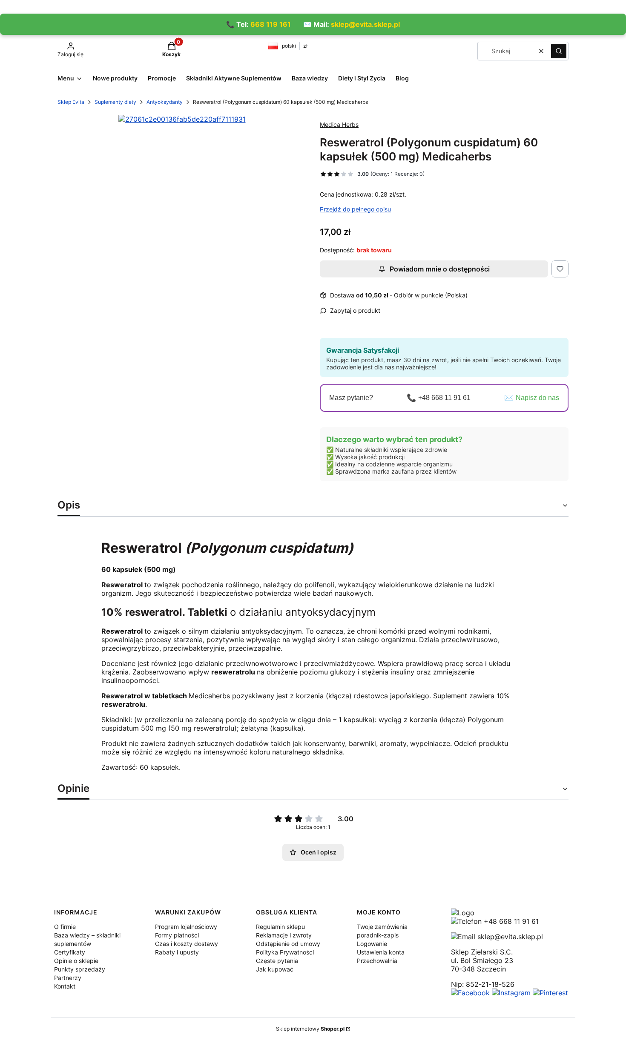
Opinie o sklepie (76, 960)
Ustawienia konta (381, 952)
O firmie (65, 926)
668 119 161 (270, 24)
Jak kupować (274, 969)
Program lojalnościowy (186, 926)
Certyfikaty (69, 952)
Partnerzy (67, 977)
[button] (558, 51)
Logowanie (372, 943)
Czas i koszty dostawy (186, 943)
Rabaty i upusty (177, 952)
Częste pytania (277, 960)
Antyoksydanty (164, 102)
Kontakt (64, 986)
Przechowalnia (377, 960)
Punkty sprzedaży (79, 969)
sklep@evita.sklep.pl (365, 24)
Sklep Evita (70, 102)
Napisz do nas (537, 397)
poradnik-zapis (378, 935)
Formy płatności (177, 935)
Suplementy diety (115, 102)
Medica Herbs (339, 124)
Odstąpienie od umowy (288, 943)
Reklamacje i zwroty (284, 935)
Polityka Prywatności (285, 952)
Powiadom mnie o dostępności (440, 269)
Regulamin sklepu (280, 926)
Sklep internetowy (310, 1029)
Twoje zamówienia (382, 926)
